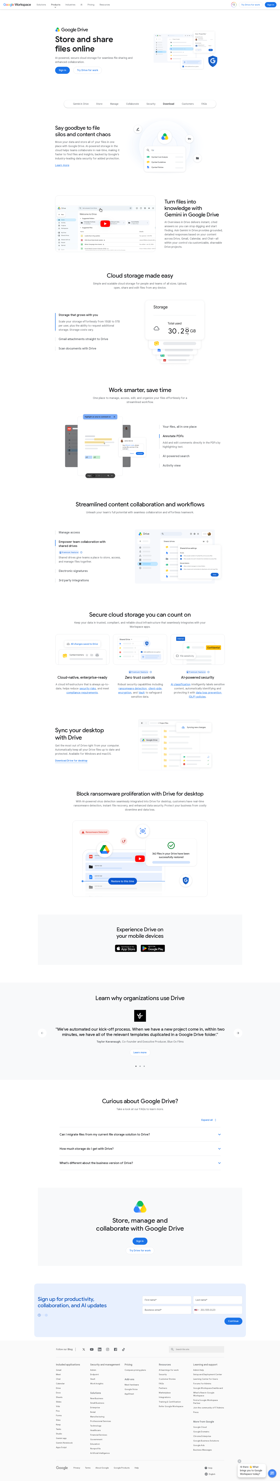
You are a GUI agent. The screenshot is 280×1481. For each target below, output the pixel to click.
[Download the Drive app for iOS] (126, 948)
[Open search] (233, 4)
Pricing (91, 4)
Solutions (41, 4)
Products (55, 4)
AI (81, 4)
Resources (105, 4)
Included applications (68, 1364)
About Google (102, 1468)
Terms (88, 1468)
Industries (70, 4)
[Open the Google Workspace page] (18, 4)
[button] (272, 1473)
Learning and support (205, 1364)
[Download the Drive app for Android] (153, 948)
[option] (81, 104)
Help (137, 1468)
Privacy (76, 1468)
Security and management (105, 1364)
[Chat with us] (272, 1473)
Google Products (122, 1468)
